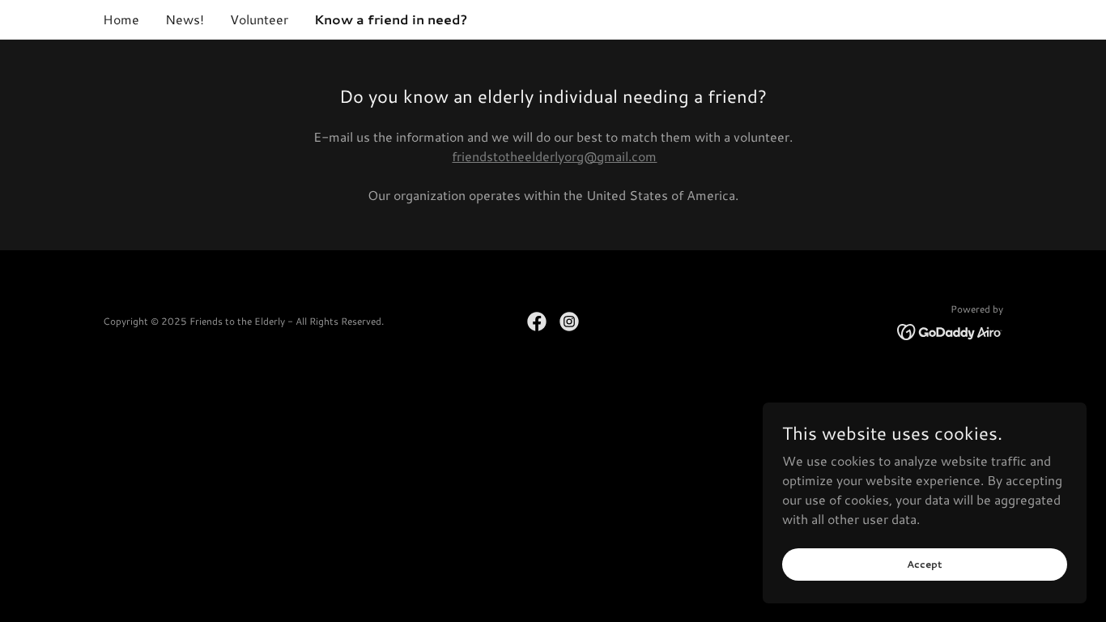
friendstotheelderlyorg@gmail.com (554, 156)
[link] (537, 321)
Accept (924, 564)
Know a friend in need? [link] (390, 19)
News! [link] (184, 19)
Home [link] (121, 19)
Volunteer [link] (259, 19)
